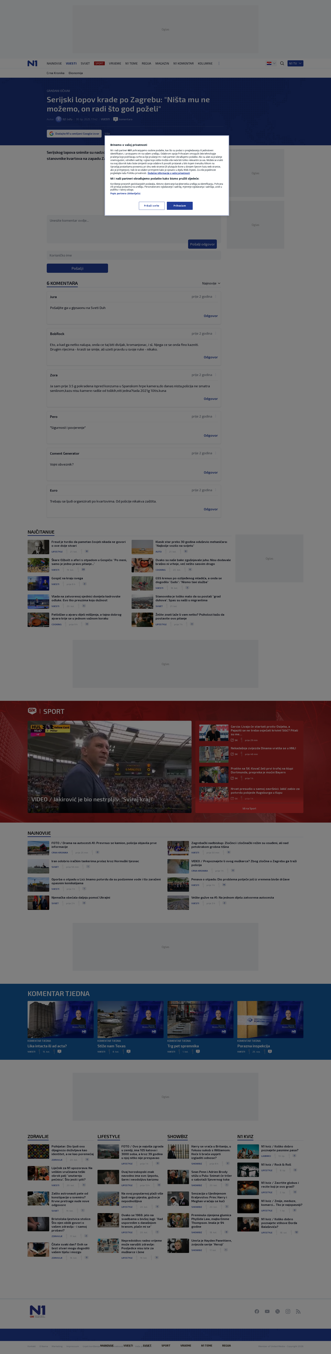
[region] (167, 175)
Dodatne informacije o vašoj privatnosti (169, 173)
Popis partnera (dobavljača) (125, 193)
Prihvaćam (180, 205)
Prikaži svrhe (151, 205)
